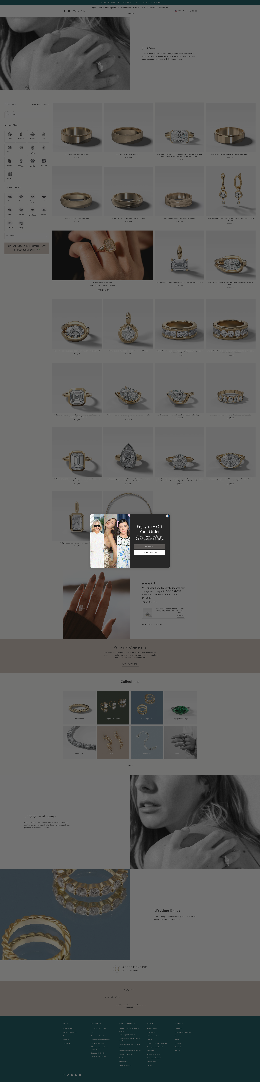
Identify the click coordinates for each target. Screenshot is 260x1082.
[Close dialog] (167, 516)
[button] (149, 552)
